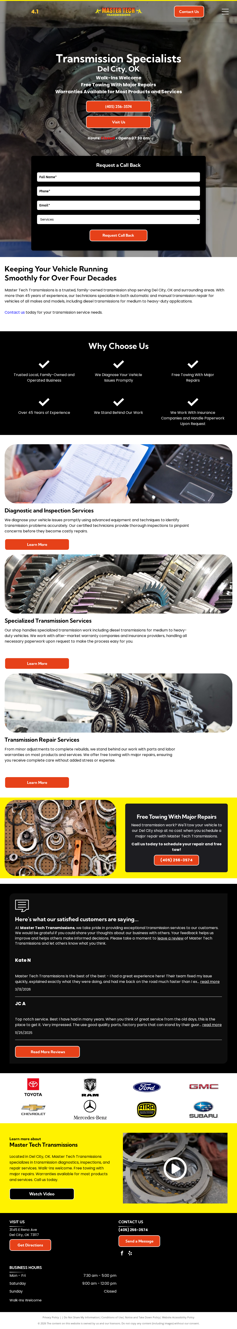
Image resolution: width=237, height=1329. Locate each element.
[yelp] (130, 1254)
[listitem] (176, 838)
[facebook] (121, 1254)
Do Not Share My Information (81, 1317)
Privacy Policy (51, 1317)
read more (210, 981)
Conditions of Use (112, 1317)
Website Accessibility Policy (178, 1317)
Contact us (15, 312)
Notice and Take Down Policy (142, 1317)
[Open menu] (225, 11)
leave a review (170, 938)
